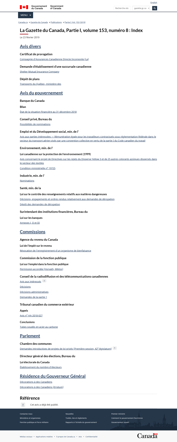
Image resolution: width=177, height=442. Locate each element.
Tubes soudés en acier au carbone (39, 326)
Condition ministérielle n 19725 (37, 168)
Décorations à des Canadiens (36, 381)
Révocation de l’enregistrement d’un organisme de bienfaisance (55, 250)
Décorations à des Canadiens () (41, 387)
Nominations (27, 180)
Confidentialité (91, 436)
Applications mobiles (44, 436)
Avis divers (30, 46)
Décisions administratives (34, 292)
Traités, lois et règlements (76, 418)
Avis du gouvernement (41, 92)
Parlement (30, 335)
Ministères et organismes (30, 418)
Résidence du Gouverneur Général (53, 376)
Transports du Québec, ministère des (40, 84)
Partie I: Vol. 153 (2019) (75, 22)
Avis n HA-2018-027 (31, 315)
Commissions (32, 231)
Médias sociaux (26, 436)
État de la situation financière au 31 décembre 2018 (48, 111)
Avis (80, 436)
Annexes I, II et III (30, 222)
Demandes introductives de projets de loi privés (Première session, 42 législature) (66, 348)
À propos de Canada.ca (65, 436)
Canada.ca (23, 22)
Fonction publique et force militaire (34, 422)
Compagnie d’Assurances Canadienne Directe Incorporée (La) (54, 59)
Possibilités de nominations (35, 124)
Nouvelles (70, 414)
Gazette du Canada (39, 22)
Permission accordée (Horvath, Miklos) (41, 269)
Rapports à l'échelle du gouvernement (81, 422)
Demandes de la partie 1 (33, 297)
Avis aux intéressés (30, 281)
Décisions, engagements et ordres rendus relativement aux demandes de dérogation (67, 199)
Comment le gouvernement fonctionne (127, 418)
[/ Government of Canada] (41, 7)
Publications (56, 22)
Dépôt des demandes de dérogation (40, 204)
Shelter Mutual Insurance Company (39, 71)
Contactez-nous (26, 414)
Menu (27, 15)
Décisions (25, 286)
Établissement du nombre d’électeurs (41, 367)
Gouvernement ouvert (120, 422)
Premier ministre (118, 414)
